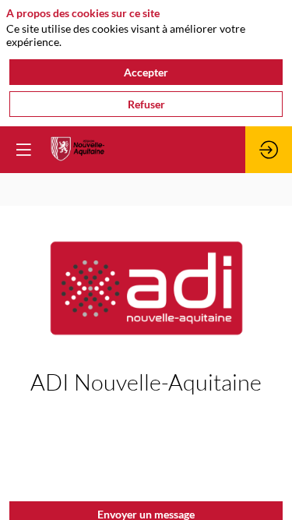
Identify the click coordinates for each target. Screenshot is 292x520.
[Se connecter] (268, 149)
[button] (23, 149)
